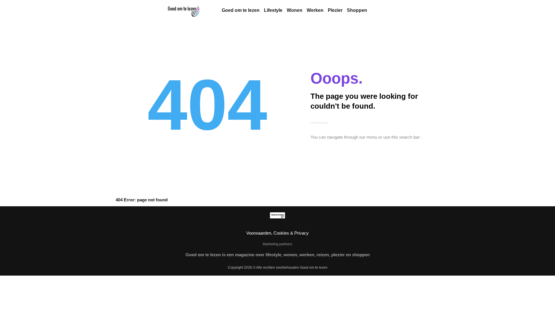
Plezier (335, 10)
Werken (315, 10)
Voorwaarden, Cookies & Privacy (277, 233)
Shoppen (357, 10)
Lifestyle (273, 10)
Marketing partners (277, 244)
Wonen (294, 10)
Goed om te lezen (241, 10)
